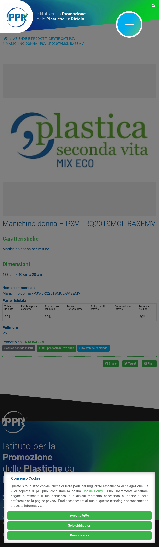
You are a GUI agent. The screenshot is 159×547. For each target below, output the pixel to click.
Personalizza (79, 535)
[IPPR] (16, 16)
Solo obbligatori (79, 525)
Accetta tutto (79, 515)
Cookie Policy (94, 491)
